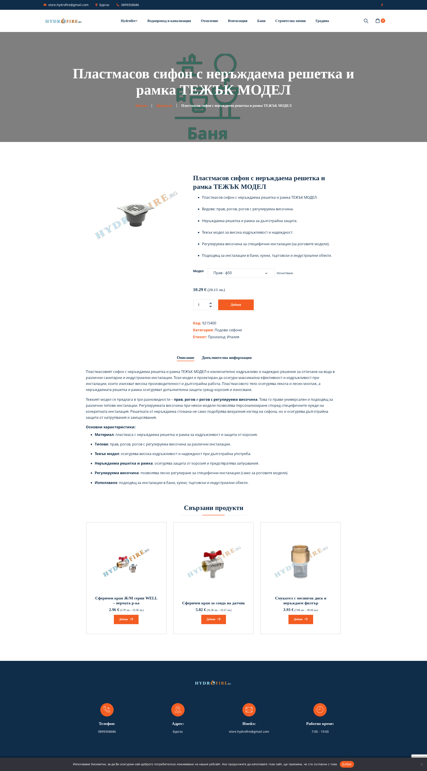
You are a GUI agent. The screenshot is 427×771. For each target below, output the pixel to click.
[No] (421, 764)
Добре (347, 764)
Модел (198, 271)
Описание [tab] (185, 357)
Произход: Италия (223, 336)
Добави (236, 304)
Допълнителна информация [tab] (227, 357)
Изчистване (285, 273)
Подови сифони (228, 330)
